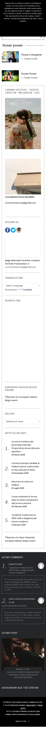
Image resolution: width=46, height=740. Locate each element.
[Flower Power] (10, 75)
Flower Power (28, 73)
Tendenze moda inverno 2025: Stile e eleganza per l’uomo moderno (24, 518)
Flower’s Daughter (31, 54)
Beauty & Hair (23, 669)
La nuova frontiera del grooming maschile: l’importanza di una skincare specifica (23, 675)
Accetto (23, 26)
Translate (27, 289)
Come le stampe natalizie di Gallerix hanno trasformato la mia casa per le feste (25, 466)
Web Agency (31, 705)
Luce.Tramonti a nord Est (14, 606)
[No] (42, 18)
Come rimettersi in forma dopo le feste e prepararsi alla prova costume (25, 500)
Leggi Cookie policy (23, 31)
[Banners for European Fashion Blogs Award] (23, 400)
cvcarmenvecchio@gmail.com (20, 202)
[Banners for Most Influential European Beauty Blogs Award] (23, 540)
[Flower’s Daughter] (10, 56)
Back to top (21, 721)
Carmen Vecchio (31, 58)
